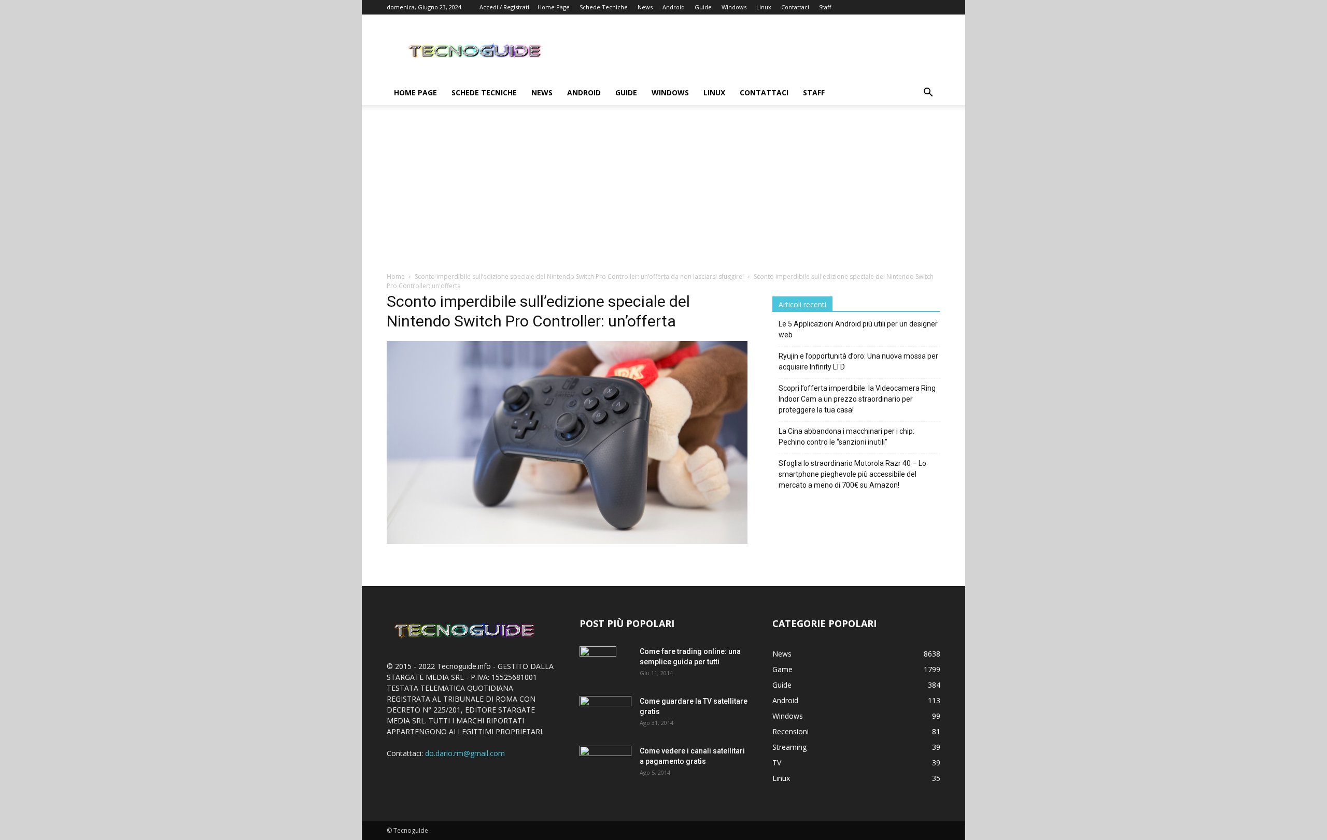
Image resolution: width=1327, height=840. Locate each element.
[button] (927, 93)
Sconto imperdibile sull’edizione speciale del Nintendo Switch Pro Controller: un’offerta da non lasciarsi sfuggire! (579, 276)
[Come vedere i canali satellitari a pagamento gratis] (605, 762)
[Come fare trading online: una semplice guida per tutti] (598, 664)
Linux (763, 7)
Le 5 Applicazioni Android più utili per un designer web (858, 329)
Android (673, 7)
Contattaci (795, 7)
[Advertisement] (663, 193)
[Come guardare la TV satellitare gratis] (605, 713)
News (645, 7)
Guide (703, 7)
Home (396, 276)
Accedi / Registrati (504, 7)
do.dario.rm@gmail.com (465, 753)
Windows (734, 7)
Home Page (554, 7)
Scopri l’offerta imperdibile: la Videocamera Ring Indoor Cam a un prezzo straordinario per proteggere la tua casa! (857, 399)
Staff (825, 7)
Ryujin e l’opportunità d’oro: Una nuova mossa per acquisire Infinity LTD (858, 361)
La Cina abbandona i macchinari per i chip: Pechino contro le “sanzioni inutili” (846, 436)
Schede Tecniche (604, 7)
